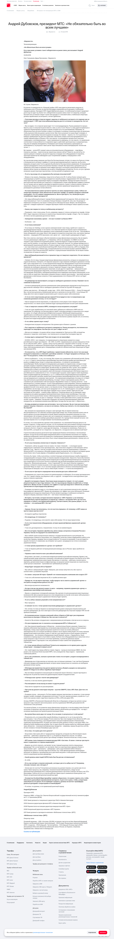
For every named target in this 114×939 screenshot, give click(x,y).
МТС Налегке (11, 893)
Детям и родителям (64, 863)
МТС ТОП (9, 877)
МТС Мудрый (11, 883)
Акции (45, 843)
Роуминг (35, 878)
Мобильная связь (38, 874)
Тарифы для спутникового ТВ (15, 896)
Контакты (29, 843)
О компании (36, 1)
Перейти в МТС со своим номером (43, 881)
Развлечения (62, 856)
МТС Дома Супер (12, 864)
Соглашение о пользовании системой (67, 911)
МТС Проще (10, 886)
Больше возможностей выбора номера (42, 897)
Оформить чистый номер (40, 890)
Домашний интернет (39, 911)
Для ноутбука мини (38, 854)
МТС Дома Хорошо (12, 861)
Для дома (35, 908)
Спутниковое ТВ (37, 917)
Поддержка (20, 843)
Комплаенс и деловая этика (67, 901)
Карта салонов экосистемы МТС (59, 843)
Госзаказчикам (27, 1)
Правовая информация (65, 898)
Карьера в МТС (77, 843)
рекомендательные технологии (43, 932)
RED (8, 871)
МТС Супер (10, 874)
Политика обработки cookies (67, 907)
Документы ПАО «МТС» (66, 889)
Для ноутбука (37, 857)
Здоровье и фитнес (64, 866)
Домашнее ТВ (37, 914)
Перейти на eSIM (38, 904)
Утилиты (61, 872)
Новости (37, 843)
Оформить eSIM (37, 884)
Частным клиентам (12, 1)
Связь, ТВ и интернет (13, 855)
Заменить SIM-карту (39, 901)
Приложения (62, 875)
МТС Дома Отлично (12, 858)
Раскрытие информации (66, 904)
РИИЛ (8, 889)
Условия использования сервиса (68, 920)
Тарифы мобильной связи (14, 868)
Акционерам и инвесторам (92, 843)
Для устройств (37, 851)
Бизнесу (20, 1)
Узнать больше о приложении (95, 863)
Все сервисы (62, 878)
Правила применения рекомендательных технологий (68, 916)
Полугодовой (11, 902)
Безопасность (63, 860)
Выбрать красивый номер (40, 893)
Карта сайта (62, 923)
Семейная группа (64, 869)
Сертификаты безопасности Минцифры (67, 893)
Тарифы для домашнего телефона (43, 864)
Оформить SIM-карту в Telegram (42, 887)
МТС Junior (10, 880)
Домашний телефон (38, 921)
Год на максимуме (12, 899)
